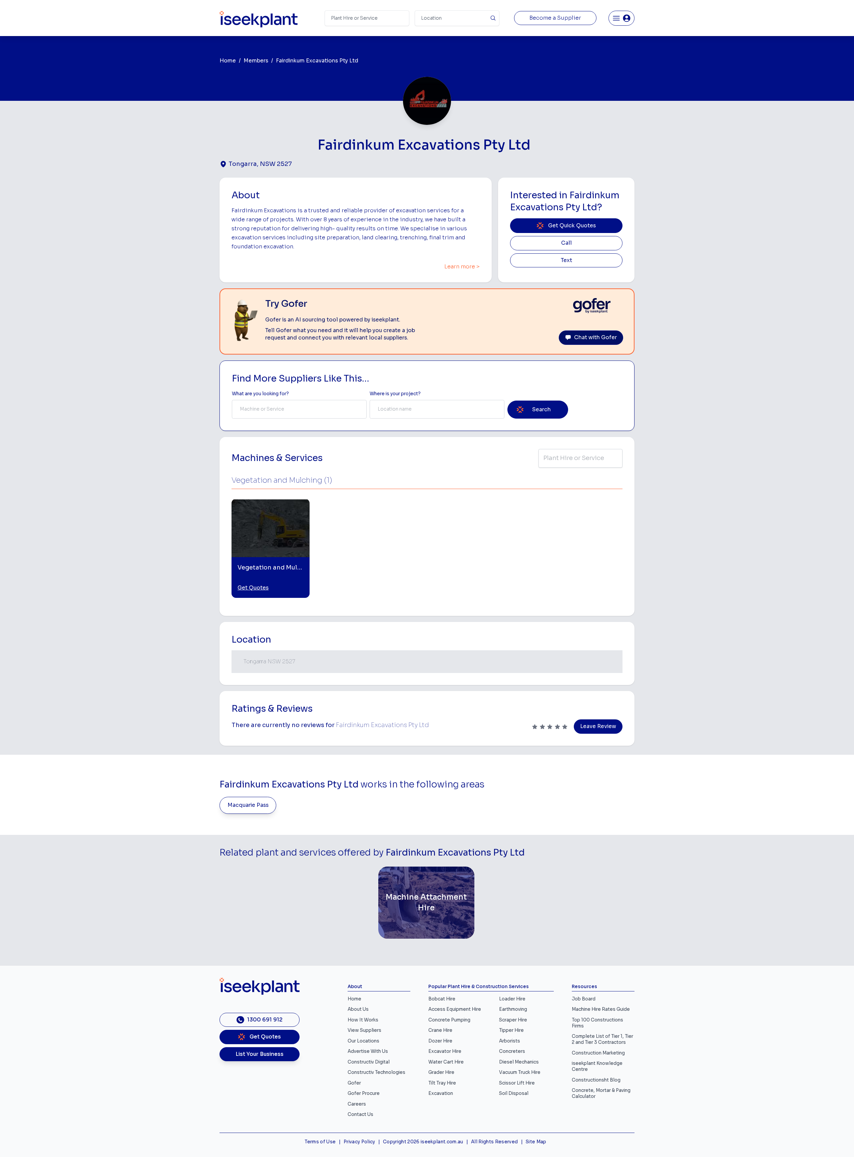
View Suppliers (364, 1030)
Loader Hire (512, 999)
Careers (357, 1104)
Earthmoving (513, 1009)
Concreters (512, 1051)
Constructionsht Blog (596, 1080)
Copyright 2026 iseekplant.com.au (423, 1142)
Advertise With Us (368, 1051)
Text (566, 260)
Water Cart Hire (446, 1062)
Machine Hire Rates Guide (601, 1009)
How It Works (363, 1020)
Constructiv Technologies (376, 1072)
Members (256, 60)
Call (566, 243)
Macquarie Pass (248, 805)
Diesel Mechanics (519, 1062)
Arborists (509, 1041)
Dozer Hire (440, 1041)
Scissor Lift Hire (517, 1083)
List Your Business (260, 1054)
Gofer (354, 1083)
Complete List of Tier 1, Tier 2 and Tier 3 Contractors (602, 1039)
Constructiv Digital (369, 1062)
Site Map (536, 1142)
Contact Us (360, 1114)
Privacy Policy (359, 1142)
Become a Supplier (555, 18)
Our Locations (363, 1041)
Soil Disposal (513, 1093)
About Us (358, 1009)
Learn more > (462, 266)
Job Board (583, 999)
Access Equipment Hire (454, 1009)
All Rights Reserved (494, 1142)
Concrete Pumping (449, 1020)
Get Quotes (253, 588)
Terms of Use (320, 1142)
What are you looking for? (260, 394)
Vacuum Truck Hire (519, 1072)
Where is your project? (395, 394)
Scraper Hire (513, 1020)
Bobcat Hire (441, 999)
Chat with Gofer (595, 337)
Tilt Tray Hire (442, 1083)
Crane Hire (440, 1030)
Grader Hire (441, 1072)
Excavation (440, 1093)
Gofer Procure (364, 1093)
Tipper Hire (511, 1030)
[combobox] (299, 409)
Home (228, 60)
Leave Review (598, 726)
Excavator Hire (444, 1051)
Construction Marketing (598, 1053)
